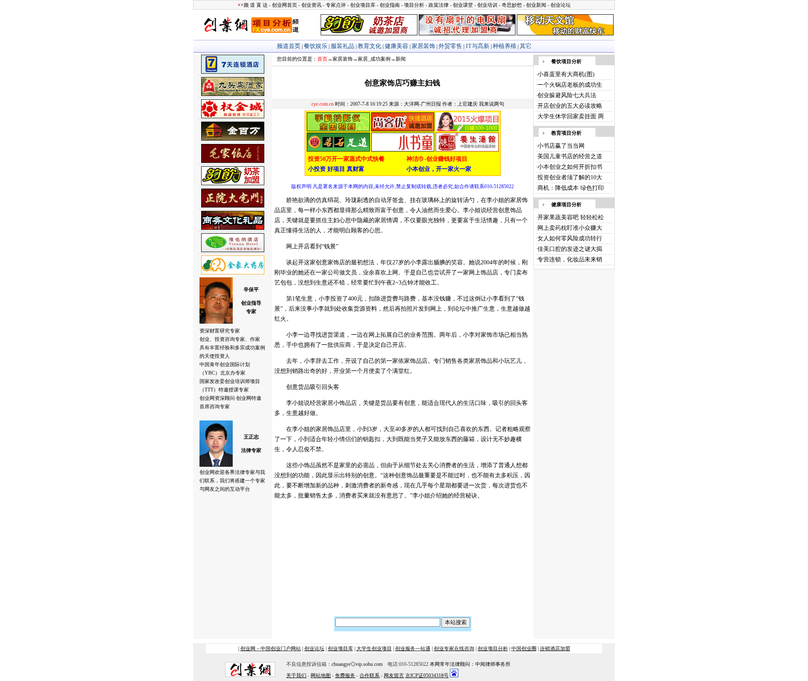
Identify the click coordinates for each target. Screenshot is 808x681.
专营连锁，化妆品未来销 (569, 259)
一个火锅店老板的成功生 (569, 85)
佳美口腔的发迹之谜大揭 (569, 249)
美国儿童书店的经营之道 (569, 156)
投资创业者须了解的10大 (569, 177)
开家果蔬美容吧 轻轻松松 (570, 217)
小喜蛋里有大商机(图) (566, 74)
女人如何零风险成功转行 (569, 238)
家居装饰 (342, 59)
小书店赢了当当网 (561, 146)
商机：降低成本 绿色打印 (570, 188)
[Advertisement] (331, 561)
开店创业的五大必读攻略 (569, 106)
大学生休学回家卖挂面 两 (570, 116)
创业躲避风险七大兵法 (566, 95)
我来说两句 (491, 104)
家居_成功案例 (374, 59)
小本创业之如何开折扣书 (569, 167)
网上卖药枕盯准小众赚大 (569, 228)
